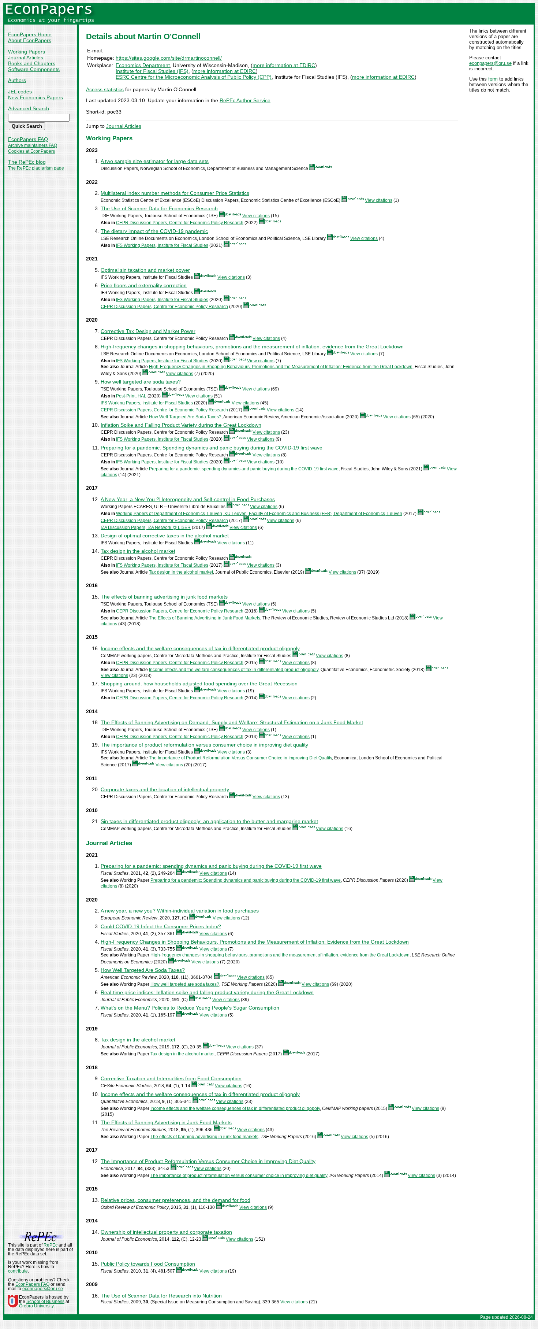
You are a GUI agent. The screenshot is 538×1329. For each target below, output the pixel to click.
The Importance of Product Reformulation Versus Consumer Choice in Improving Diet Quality (240, 758)
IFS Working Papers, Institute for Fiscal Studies (162, 245)
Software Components (34, 69)
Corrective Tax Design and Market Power (148, 331)
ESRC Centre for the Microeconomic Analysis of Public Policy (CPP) (194, 77)
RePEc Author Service (245, 100)
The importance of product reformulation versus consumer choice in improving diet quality (204, 745)
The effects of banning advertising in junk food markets (164, 597)
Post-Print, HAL (131, 396)
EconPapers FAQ (28, 139)
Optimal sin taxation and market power (145, 270)
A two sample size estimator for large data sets (155, 161)
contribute (18, 1271)
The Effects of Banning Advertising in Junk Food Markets (204, 618)
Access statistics (105, 89)
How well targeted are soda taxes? (141, 382)
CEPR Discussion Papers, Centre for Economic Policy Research (179, 223)
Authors (17, 80)
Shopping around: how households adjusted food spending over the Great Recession (199, 683)
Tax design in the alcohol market (138, 551)
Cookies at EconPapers (31, 151)
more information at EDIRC (284, 65)
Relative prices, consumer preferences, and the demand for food (175, 1200)
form (493, 79)
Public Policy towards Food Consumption (148, 1264)
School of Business (45, 1301)
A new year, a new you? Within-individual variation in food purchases (180, 911)
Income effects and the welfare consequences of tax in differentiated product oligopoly (200, 648)
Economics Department (143, 65)
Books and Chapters (31, 63)
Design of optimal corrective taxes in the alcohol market (165, 535)
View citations (378, 200)
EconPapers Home (30, 34)
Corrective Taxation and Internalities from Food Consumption (171, 1078)
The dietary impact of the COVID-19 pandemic (154, 231)
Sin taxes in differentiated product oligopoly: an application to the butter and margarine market (209, 821)
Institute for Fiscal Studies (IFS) (152, 71)
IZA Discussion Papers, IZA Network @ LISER (146, 527)
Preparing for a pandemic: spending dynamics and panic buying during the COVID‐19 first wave (244, 469)
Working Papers (26, 52)
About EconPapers (29, 40)
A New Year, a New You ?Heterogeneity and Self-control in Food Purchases (188, 499)
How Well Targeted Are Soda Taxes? (185, 417)
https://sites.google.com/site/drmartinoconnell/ (169, 58)
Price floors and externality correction (144, 285)
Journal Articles (25, 57)
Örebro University (36, 1306)
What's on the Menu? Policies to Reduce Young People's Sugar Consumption (190, 1008)
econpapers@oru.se (490, 63)
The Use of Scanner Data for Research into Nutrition (161, 1296)
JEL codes (20, 92)
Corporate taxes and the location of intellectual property (165, 789)
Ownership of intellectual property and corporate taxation (166, 1232)
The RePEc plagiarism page (36, 168)
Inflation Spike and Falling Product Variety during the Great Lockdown (181, 425)
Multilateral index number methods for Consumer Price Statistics (175, 193)
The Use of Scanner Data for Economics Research (159, 208)
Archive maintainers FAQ (32, 145)
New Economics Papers (35, 97)
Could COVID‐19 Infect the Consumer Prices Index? (161, 926)
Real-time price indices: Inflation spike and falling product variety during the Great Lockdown (207, 992)
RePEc (50, 1245)
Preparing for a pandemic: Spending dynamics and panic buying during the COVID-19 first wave (211, 448)
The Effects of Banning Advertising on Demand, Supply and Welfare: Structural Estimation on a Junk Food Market (232, 722)
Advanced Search (28, 108)
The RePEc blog (27, 162)
